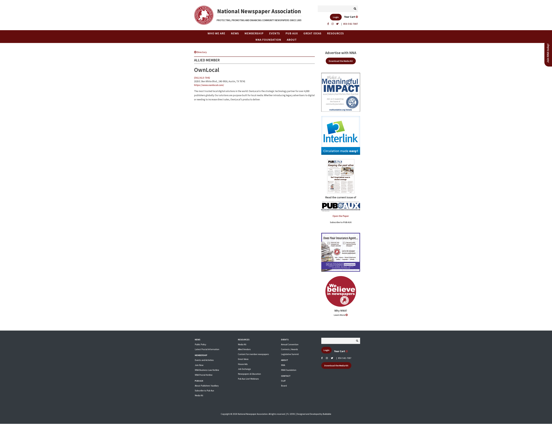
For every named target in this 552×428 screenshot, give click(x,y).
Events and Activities (204, 360)
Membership (254, 33)
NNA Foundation (268, 40)
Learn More (339, 314)
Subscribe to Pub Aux (204, 390)
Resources (335, 33)
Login (336, 17)
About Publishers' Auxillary (207, 385)
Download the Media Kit (341, 61)
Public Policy (200, 344)
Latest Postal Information (207, 349)
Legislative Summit (290, 354)
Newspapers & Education (249, 374)
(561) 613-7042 (202, 77)
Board (284, 385)
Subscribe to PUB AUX (341, 222)
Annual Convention (289, 344)
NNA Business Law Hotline (207, 370)
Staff (283, 380)
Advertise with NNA (340, 52)
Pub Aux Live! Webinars (248, 378)
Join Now (199, 365)
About (292, 40)
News (235, 33)
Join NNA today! (548, 53)
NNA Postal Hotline (203, 375)
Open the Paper (340, 216)
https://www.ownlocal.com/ (209, 85)
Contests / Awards (289, 349)
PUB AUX (291, 33)
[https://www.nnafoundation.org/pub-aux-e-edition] (340, 176)
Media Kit (199, 395)
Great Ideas (312, 33)
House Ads (243, 364)
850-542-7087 (344, 358)
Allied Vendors (244, 349)
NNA (283, 365)
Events (274, 33)
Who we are (216, 33)
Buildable (327, 414)
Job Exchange (244, 369)
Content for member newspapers (253, 354)
